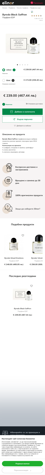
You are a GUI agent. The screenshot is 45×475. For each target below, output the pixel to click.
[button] (17, 64)
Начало (4, 8)
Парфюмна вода (35, 8)
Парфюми (12, 8)
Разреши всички (22, 464)
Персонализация (21, 470)
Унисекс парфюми (22, 8)
